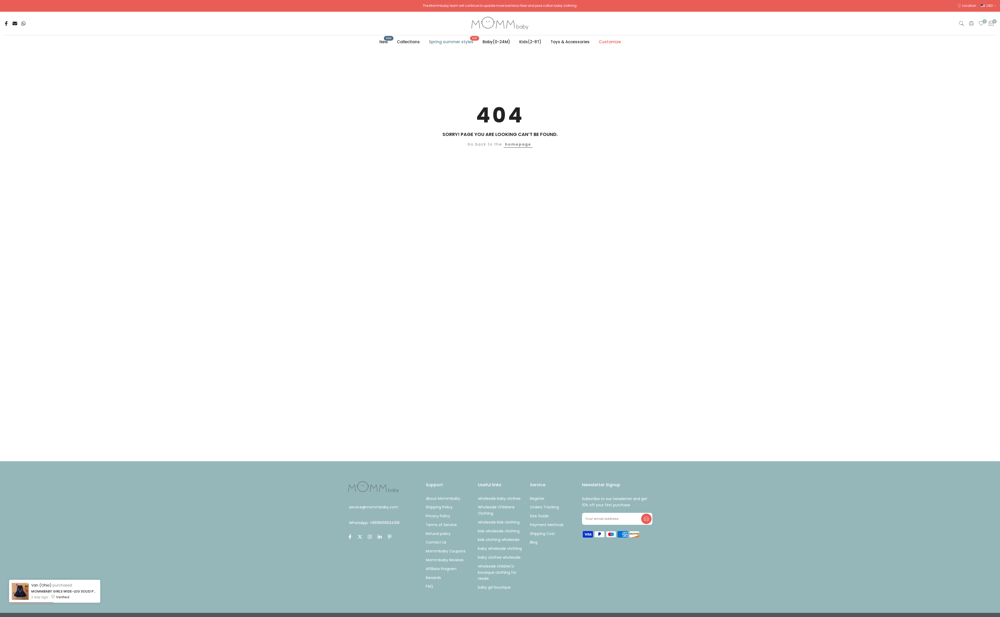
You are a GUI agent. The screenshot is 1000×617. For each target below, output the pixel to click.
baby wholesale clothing (500, 548)
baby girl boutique (494, 587)
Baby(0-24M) (496, 42)
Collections (408, 42)
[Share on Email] (14, 23)
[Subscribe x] (646, 519)
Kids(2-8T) (530, 42)
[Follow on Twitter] (360, 537)
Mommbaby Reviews (445, 560)
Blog (534, 542)
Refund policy (438, 533)
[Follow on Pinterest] (389, 537)
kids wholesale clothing (499, 531)
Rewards (433, 577)
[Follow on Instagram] (369, 537)
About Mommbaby (443, 498)
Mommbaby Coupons (446, 551)
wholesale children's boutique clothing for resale (497, 572)
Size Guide (539, 516)
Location (969, 5)
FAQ (429, 586)
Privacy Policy (438, 516)
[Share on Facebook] (6, 23)
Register (537, 498)
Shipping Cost (542, 533)
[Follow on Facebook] (350, 537)
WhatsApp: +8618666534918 (374, 523)
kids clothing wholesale (499, 539)
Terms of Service (441, 524)
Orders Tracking (544, 507)
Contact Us (436, 542)
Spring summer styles (453, 42)
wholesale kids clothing (499, 522)
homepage (518, 144)
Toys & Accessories (570, 42)
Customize (610, 42)
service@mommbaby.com (373, 507)
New (385, 42)
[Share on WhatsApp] (23, 23)
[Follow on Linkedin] (379, 537)
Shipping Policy (439, 507)
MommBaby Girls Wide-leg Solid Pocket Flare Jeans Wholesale (64, 591)
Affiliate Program (441, 568)
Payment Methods (547, 524)
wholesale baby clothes (499, 498)
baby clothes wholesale (499, 557)
